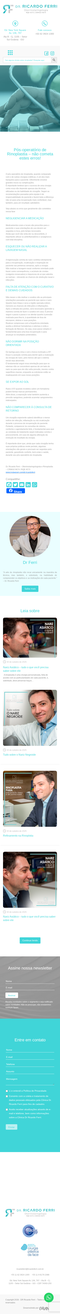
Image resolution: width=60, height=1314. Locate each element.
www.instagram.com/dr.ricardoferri (20, 472)
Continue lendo (30, 940)
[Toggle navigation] (10, 52)
